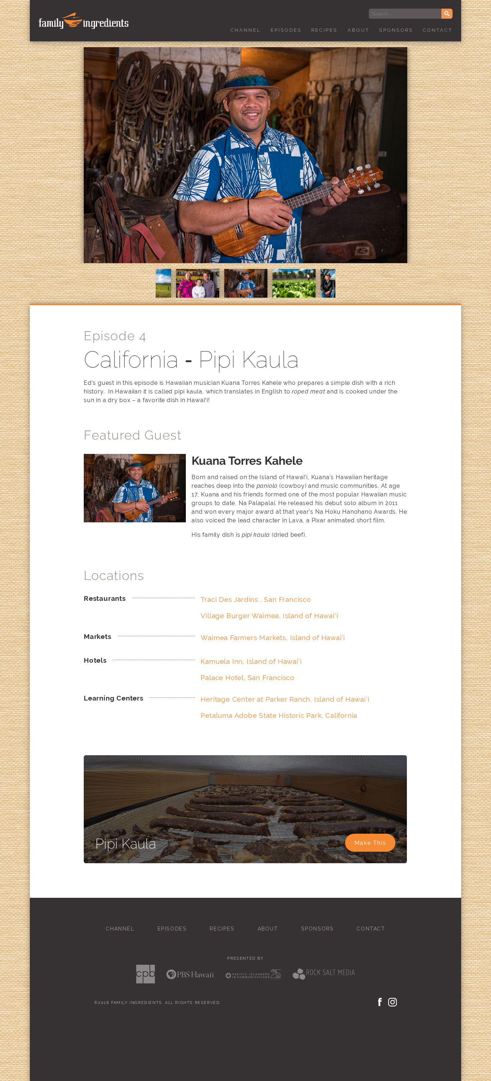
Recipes (324, 30)
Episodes (286, 30)
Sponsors (396, 30)
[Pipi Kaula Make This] (245, 861)
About (359, 30)
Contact (438, 30)
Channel (245, 30)
